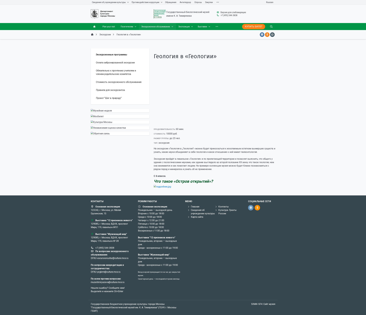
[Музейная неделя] (120, 110)
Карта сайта (197, 217)
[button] (214, 122)
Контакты (223, 206)
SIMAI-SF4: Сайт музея (263, 304)
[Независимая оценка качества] (120, 128)
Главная (195, 206)
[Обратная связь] (120, 133)
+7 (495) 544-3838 (229, 15)
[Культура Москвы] (120, 122)
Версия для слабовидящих (233, 12)
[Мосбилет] (120, 116)
